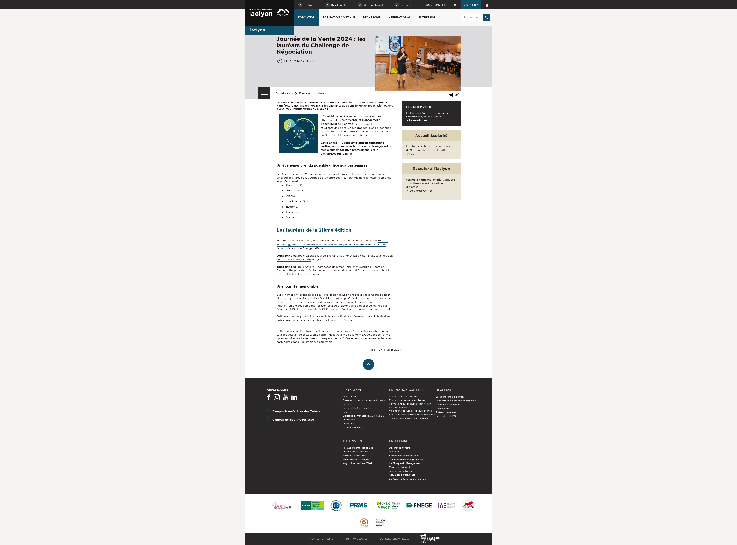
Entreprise (426, 17)
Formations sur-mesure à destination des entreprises (410, 405)
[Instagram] (277, 397)
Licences (347, 404)
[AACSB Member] (312, 506)
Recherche (371, 17)
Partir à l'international (354, 455)
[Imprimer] (451, 95)
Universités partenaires (355, 451)
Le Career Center (421, 190)
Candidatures (350, 396)
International (399, 17)
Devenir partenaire (399, 448)
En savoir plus (418, 120)
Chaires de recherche (448, 404)
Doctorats (348, 423)
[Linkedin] (294, 397)
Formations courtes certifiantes (407, 400)
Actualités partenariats (402, 475)
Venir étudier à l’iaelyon (355, 459)
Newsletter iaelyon (322, 539)
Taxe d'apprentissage (401, 471)
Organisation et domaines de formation (364, 400)
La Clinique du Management (405, 463)
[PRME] (359, 505)
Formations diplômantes (403, 396)
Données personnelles (394, 539)
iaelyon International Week (357, 463)
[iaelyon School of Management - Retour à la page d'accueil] (269, 13)
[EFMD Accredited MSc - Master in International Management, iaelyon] (283, 506)
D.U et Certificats (352, 427)
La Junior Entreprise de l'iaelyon (407, 479)
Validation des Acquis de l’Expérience (410, 411)
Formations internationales (357, 448)
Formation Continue (339, 17)
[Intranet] (486, 4)
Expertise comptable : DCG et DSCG (363, 415)
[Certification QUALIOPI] (381, 523)
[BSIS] (388, 505)
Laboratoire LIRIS (446, 416)
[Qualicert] (364, 523)
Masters (322, 93)
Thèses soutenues (446, 412)
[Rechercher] (486, 17)
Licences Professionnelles (356, 408)
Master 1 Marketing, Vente (294, 259)
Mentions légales (357, 539)
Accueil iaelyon (284, 93)
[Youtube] (286, 397)
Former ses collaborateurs (404, 455)
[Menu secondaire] (264, 93)
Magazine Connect (399, 467)
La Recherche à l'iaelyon (450, 397)
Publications (443, 408)
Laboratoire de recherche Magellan (456, 400)
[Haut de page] (368, 364)
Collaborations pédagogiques (406, 459)
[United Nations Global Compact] (336, 505)
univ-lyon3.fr (436, 5)
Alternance (348, 419)
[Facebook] (269, 397)
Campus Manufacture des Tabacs (296, 411)
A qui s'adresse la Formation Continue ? (412, 414)
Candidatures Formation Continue (408, 418)
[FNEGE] (419, 505)
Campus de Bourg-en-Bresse (293, 419)
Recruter (394, 451)
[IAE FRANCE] (447, 505)
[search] (474, 17)
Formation (306, 17)
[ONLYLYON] (468, 505)
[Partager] (457, 95)
